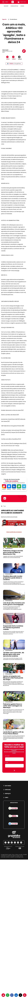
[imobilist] (3, 995)
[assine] (24, 995)
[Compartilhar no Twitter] (20, 995)
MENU (6, 2)
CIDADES (22, 6)
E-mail (6, 762)
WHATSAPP (6, 6)
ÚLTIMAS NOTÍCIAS (14, 6)
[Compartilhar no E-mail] (21, 842)
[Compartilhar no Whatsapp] (7, 995)
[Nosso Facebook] (9, 842)
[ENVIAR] (14, 770)
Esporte (4, 19)
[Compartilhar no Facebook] (12, 995)
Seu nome (7, 755)
